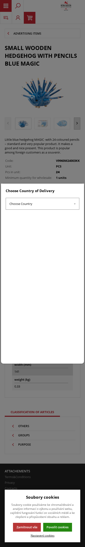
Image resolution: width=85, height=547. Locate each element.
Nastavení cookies (43, 535)
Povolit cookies (57, 527)
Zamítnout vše (27, 527)
